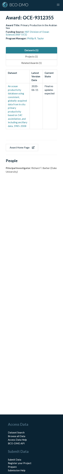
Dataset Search (16, 432)
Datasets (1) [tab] (31, 50)
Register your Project (19, 463)
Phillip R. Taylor (35, 38)
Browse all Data (16, 436)
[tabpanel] (31, 99)
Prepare (12, 466)
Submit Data (14, 459)
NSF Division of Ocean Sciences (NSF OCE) (27, 33)
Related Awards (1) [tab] (31, 62)
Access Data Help (17, 439)
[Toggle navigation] (58, 5)
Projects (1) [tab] (31, 56)
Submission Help (16, 470)
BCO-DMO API (16, 443)
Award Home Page (20, 147)
